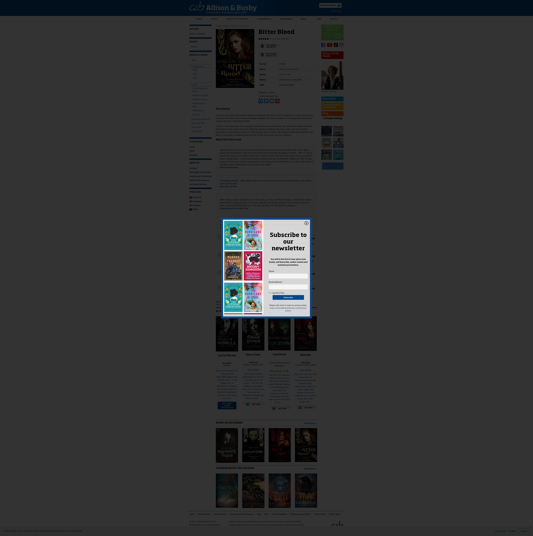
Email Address (275, 282)
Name (271, 271)
